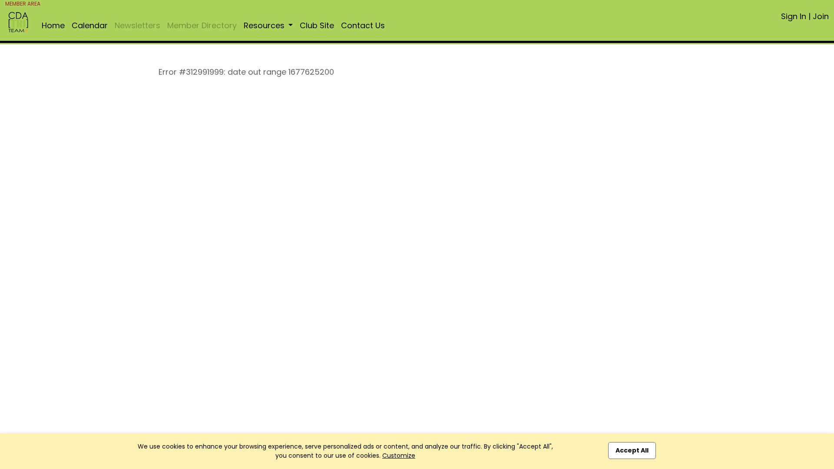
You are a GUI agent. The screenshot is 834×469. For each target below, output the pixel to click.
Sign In (793, 16)
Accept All (632, 450)
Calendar (90, 25)
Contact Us (363, 25)
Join (821, 16)
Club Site (317, 25)
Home (53, 25)
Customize (398, 455)
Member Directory (202, 25)
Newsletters (137, 25)
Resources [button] (265, 25)
